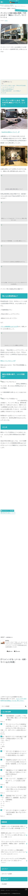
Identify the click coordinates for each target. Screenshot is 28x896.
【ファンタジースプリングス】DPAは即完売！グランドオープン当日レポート (13, 860)
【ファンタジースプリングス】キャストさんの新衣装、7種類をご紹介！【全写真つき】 (13, 843)
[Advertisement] (14, 464)
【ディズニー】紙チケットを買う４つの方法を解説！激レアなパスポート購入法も (16, 812)
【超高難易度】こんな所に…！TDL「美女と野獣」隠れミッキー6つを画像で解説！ (16, 717)
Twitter (11, 651)
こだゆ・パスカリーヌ (7, 776)
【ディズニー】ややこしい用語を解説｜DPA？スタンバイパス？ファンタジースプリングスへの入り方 (13, 852)
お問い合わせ (8, 890)
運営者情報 (2, 890)
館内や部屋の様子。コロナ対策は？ (12, 91)
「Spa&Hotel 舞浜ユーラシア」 (9, 132)
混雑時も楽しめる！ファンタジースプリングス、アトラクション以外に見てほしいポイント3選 (13, 835)
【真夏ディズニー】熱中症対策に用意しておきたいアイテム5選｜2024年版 (13, 827)
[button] (14, 34)
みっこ (3, 721)
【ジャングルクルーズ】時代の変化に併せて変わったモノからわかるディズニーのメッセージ (16, 789)
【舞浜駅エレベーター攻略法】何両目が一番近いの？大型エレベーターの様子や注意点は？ (16, 772)
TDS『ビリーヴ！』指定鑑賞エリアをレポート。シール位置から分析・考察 (16, 780)
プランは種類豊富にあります (8, 326)
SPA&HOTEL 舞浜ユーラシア (8, 513)
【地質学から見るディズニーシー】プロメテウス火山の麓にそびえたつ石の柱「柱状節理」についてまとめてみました (13, 762)
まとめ (4, 92)
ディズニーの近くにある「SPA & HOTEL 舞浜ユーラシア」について (14, 86)
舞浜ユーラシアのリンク (7, 361)
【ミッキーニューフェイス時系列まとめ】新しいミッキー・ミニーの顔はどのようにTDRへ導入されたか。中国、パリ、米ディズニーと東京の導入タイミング (14, 728)
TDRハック (10, 893)
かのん (6, 20)
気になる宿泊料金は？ (8, 89)
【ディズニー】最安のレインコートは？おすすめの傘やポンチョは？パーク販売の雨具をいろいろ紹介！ (16, 753)
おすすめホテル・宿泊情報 (8, 510)
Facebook (18, 651)
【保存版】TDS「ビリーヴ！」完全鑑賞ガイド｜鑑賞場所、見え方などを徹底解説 (16, 797)
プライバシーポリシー (14, 890)
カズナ (3, 767)
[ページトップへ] (26, 889)
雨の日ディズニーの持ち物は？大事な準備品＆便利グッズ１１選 (16, 737)
